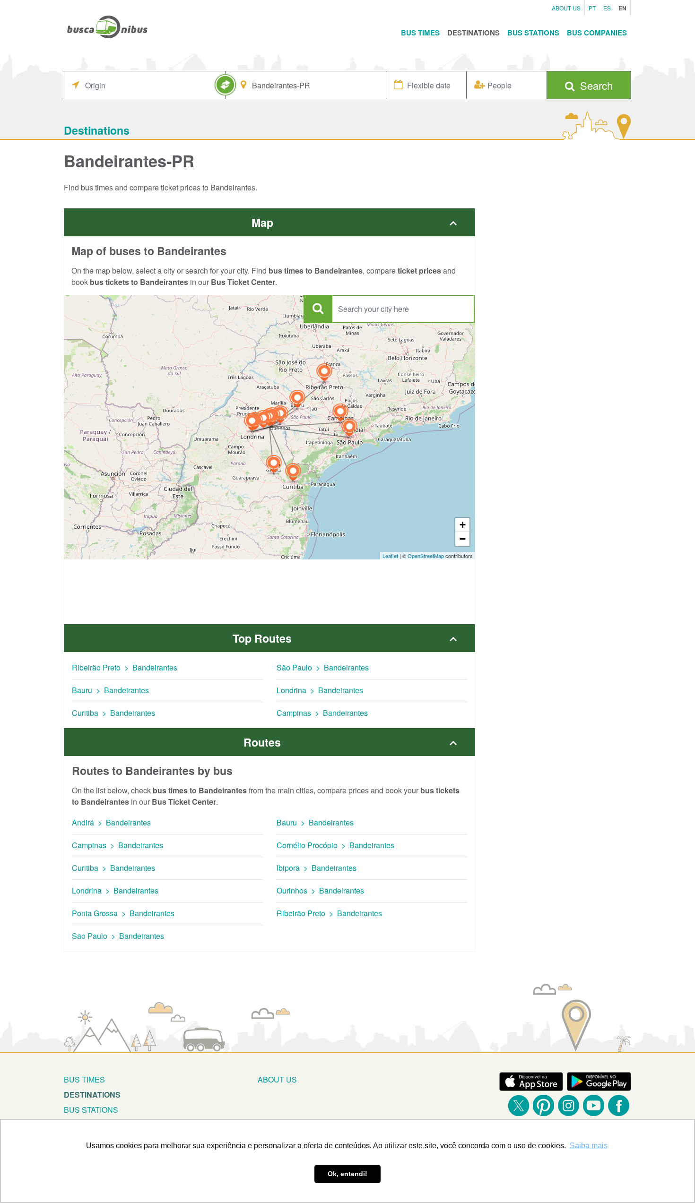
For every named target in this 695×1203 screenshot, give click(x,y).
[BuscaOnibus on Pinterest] (543, 1105)
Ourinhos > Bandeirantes (320, 890)
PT (592, 8)
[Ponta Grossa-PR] (274, 465)
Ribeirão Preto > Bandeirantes (124, 667)
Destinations (473, 32)
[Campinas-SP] (340, 414)
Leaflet (390, 555)
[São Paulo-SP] (349, 429)
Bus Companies (597, 32)
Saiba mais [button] (589, 1146)
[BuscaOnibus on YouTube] (593, 1105)
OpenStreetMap (426, 555)
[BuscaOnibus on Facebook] (618, 1105)
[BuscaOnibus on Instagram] (568, 1105)
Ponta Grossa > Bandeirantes (123, 913)
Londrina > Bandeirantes (320, 690)
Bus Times (420, 32)
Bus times (84, 1079)
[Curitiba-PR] (293, 473)
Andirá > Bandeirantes (111, 822)
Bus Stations (533, 32)
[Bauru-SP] (297, 400)
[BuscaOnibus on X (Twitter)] (518, 1105)
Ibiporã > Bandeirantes (316, 867)
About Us (566, 8)
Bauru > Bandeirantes (110, 690)
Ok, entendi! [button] (347, 1173)
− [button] (463, 539)
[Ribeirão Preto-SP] (324, 373)
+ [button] (463, 525)
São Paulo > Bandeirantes (323, 667)
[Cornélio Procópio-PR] (263, 420)
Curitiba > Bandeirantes (113, 712)
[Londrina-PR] (252, 423)
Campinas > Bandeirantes (322, 712)
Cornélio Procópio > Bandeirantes (335, 845)
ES (607, 8)
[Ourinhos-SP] (280, 415)
